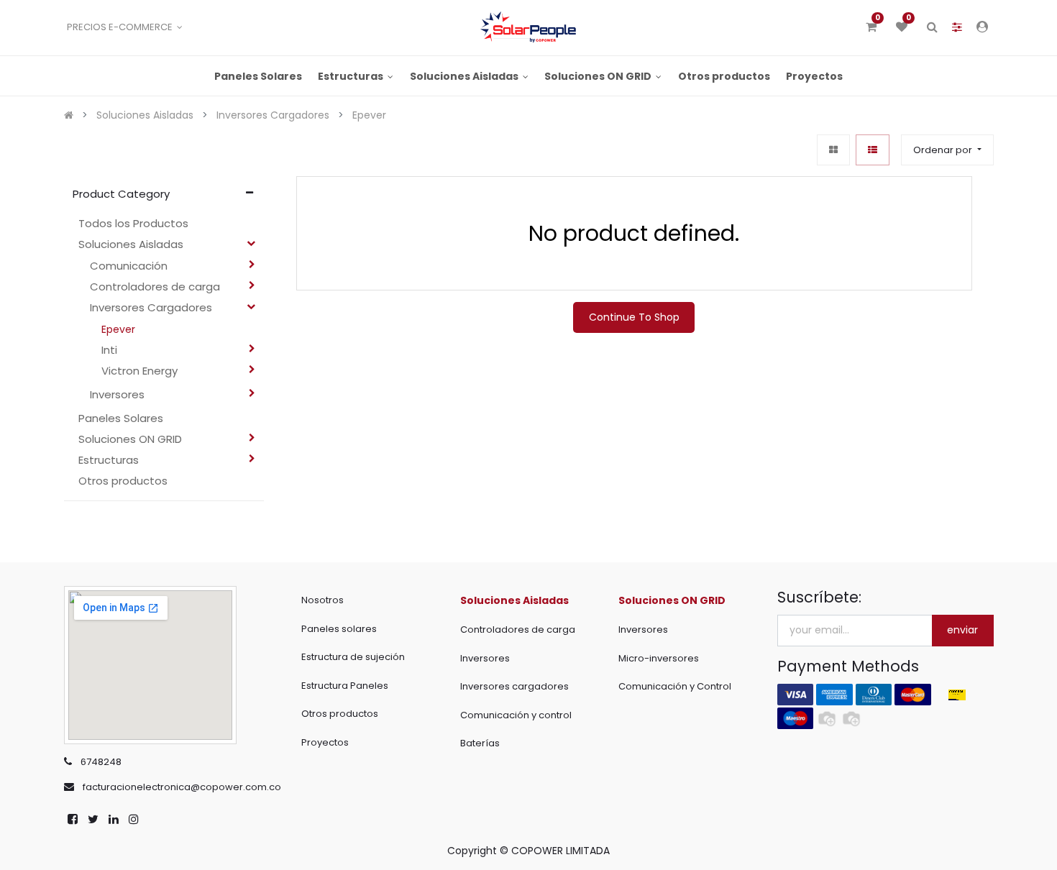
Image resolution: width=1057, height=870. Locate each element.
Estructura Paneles (344, 685)
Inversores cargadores (514, 686)
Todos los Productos (133, 223)
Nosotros (322, 600)
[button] (947, 149)
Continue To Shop (634, 317)
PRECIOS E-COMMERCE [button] (121, 27)
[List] (872, 149)
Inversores (485, 658)
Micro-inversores (658, 658)
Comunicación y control (516, 715)
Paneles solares (339, 629)
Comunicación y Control (674, 686)
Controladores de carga (517, 629)
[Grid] (833, 149)
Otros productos (339, 713)
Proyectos (325, 742)
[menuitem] (258, 76)
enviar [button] (962, 630)
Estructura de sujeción (353, 657)
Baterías (480, 743)
